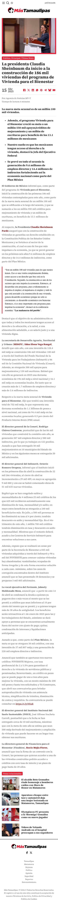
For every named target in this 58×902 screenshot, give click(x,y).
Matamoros (29, 864)
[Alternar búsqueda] (7, 3)
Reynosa (29, 867)
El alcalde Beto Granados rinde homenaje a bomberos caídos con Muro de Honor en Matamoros (37, 783)
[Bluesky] (50, 90)
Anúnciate (50, 3)
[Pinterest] (41, 90)
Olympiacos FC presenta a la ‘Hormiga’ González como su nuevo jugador (35, 814)
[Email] (54, 90)
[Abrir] (3, 3)
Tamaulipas (29, 861)
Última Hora (27, 58)
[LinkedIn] (33, 90)
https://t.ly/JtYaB (24, 703)
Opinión (29, 873)
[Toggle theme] (12, 3)
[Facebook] (24, 90)
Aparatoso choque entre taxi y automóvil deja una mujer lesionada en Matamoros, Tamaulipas (35, 799)
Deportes (29, 879)
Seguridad (29, 876)
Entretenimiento (29, 882)
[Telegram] (46, 90)
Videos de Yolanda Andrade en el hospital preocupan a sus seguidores (37, 830)
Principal (15, 58)
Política (6, 58)
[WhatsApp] (37, 90)
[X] (29, 90)
